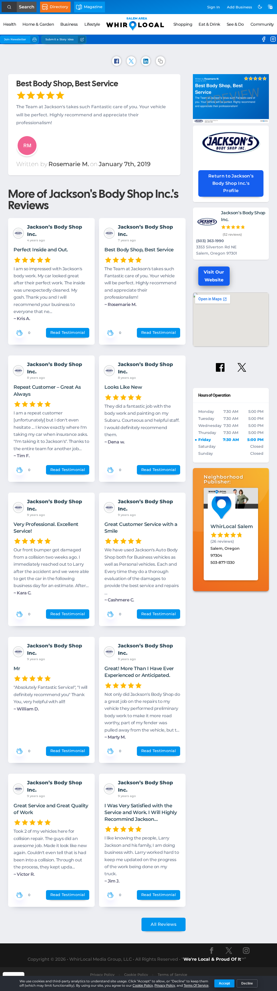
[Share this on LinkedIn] (145, 61)
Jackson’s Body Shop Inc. (54, 230)
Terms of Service (172, 974)
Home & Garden (38, 24)
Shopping (182, 24)
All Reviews (163, 924)
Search (26, 6)
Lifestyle (92, 24)
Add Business (239, 7)
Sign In (213, 7)
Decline (247, 983)
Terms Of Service (196, 985)
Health (9, 24)
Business (69, 24)
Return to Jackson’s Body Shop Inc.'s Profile (230, 183)
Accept (224, 983)
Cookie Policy (143, 985)
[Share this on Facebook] (116, 61)
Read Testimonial (67, 332)
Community (262, 24)
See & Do (235, 24)
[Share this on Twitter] (131, 61)
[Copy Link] (160, 61)
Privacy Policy (164, 985)
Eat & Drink (209, 24)
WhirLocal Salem (231, 526)
